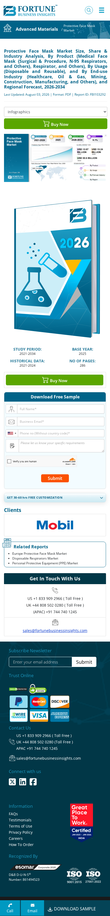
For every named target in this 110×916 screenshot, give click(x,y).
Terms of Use (20, 826)
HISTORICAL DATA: (27, 360)
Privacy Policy (21, 832)
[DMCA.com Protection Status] (18, 687)
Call (10, 910)
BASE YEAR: (82, 349)
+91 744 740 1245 (42, 748)
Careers (16, 838)
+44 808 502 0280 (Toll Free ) (47, 741)
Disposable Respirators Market (35, 558)
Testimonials (20, 819)
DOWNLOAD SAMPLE (74, 909)
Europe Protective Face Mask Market (39, 553)
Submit (55, 478)
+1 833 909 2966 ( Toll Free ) (58, 598)
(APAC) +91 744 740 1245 (55, 611)
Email (32, 910)
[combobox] (12, 433)
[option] (55, 522)
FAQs (13, 813)
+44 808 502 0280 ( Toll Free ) (58, 605)
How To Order (21, 844)
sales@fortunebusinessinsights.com (55, 630)
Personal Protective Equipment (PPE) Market (45, 563)
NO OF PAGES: (82, 360)
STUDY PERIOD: (27, 349)
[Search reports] (89, 10)
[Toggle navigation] (101, 10)
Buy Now (59, 124)
